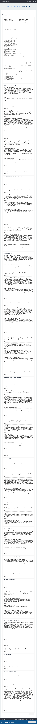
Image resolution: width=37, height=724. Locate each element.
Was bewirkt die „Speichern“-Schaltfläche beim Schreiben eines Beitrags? (11, 65)
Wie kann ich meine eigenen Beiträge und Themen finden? (25, 56)
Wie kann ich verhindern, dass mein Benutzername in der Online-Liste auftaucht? (10, 34)
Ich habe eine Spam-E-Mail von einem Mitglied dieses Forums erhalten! (26, 37)
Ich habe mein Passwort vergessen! (9, 27)
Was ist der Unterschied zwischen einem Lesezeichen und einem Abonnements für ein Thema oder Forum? (26, 61)
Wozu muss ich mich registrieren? (9, 20)
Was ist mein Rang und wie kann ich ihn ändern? (11, 43)
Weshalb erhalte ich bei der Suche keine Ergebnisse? (25, 51)
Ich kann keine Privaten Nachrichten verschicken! (24, 33)
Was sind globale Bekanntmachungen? (9, 75)
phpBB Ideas (20, 683)
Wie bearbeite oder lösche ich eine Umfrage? (10, 58)
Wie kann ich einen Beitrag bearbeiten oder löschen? (10, 52)
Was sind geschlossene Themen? (9, 78)
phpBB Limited (6, 214)
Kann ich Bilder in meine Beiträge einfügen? (10, 74)
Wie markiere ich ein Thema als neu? (9, 68)
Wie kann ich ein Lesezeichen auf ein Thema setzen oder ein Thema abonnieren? (25, 63)
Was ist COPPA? (6, 21)
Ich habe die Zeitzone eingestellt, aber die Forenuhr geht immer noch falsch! (10, 37)
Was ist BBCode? (6, 71)
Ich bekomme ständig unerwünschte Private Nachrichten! (25, 35)
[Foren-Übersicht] (18, 6)
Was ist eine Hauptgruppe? (23, 27)
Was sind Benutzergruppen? (23, 22)
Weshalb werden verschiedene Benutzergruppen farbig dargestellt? (24, 26)
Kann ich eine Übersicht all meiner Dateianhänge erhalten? (26, 71)
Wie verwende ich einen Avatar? (8, 42)
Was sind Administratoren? (23, 20)
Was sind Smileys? (6, 73)
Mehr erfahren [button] (11, 722)
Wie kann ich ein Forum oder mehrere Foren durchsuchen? (25, 49)
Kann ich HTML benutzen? (7, 72)
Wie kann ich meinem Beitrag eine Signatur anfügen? (10, 54)
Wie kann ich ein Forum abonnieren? (24, 64)
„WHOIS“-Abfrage (17, 692)
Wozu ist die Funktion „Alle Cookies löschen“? (10, 29)
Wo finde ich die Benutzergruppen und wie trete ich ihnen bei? (26, 23)
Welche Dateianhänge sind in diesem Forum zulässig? (25, 69)
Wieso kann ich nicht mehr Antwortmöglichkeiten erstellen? (8, 57)
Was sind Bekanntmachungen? (8, 76)
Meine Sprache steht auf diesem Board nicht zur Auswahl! (10, 39)
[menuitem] (8, 1)
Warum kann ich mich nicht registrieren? (10, 22)
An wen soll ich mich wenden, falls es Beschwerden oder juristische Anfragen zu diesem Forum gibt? (25, 78)
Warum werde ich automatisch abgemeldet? (10, 28)
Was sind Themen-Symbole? (8, 79)
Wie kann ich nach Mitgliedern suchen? (24, 54)
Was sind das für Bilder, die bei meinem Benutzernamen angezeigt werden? (9, 41)
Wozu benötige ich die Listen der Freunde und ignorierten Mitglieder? (26, 41)
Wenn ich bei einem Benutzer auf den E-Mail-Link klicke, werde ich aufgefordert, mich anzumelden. (10, 45)
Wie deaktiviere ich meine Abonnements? (25, 65)
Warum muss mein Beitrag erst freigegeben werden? (10, 67)
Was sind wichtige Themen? (8, 77)
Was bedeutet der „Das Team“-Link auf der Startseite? (25, 29)
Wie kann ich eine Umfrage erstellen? (9, 55)
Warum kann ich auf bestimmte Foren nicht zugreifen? (10, 59)
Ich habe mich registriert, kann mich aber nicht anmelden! (10, 23)
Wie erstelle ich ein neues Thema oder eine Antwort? (10, 50)
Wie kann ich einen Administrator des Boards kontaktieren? (25, 80)
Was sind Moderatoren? (22, 21)
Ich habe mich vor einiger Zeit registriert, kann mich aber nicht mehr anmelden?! (10, 26)
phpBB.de (12, 214)
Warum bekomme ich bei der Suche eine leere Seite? (26, 53)
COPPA (29, 120)
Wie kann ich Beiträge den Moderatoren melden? (10, 63)
